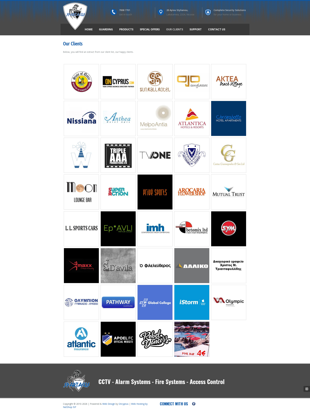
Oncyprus (124, 403)
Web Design (108, 403)
